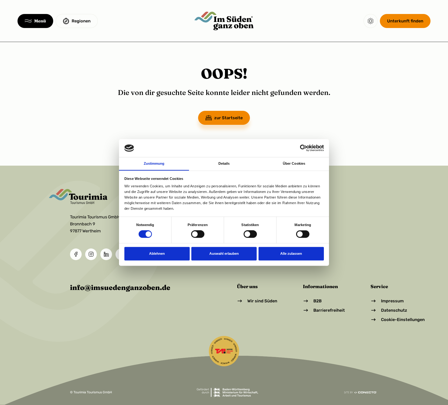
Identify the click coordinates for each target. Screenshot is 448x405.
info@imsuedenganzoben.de (120, 287)
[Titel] (223, 21)
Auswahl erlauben (224, 253)
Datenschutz (394, 310)
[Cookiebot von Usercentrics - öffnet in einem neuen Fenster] (303, 148)
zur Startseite (228, 117)
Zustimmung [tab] (154, 163)
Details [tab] (224, 163)
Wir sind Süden (262, 301)
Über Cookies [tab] (294, 163)
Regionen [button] (81, 21)
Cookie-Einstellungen (403, 319)
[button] (35, 21)
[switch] (197, 234)
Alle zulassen (291, 253)
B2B (317, 301)
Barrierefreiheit (329, 310)
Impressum (392, 301)
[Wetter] (371, 21)
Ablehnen (157, 253)
